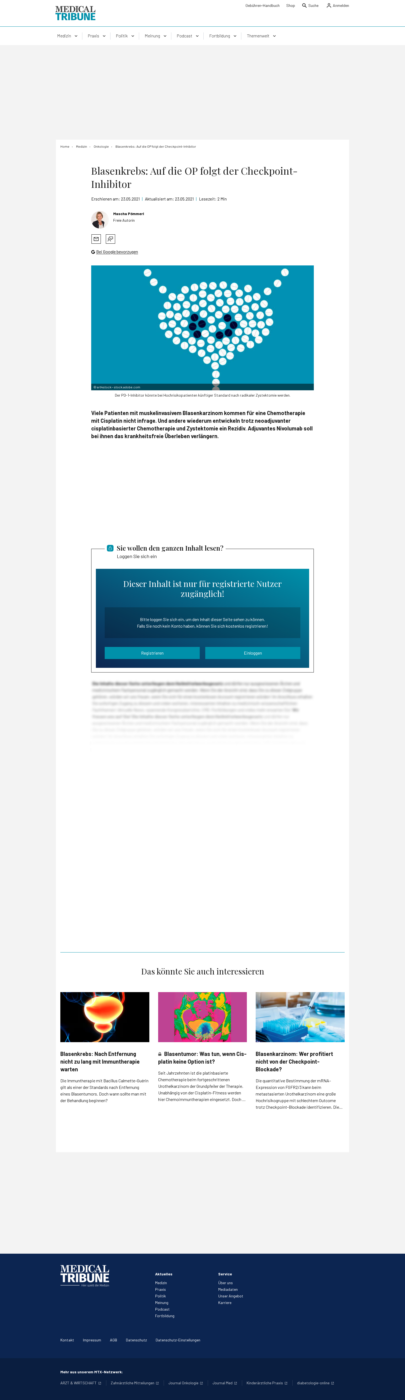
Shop (290, 5)
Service (225, 1274)
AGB (113, 1340)
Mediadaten (228, 1289)
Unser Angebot (230, 1296)
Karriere (224, 1302)
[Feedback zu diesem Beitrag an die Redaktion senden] (110, 239)
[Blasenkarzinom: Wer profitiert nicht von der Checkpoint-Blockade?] (300, 1017)
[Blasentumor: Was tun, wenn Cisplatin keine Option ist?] (202, 1017)
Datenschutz (136, 1340)
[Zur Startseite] (75, 13)
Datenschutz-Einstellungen (178, 1340)
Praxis (160, 1289)
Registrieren (152, 652)
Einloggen (253, 652)
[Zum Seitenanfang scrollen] (395, 1390)
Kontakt (67, 1340)
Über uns (225, 1282)
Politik (160, 1296)
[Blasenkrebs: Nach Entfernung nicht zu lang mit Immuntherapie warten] (104, 1017)
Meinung (161, 1302)
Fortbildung (164, 1315)
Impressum (92, 1340)
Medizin (161, 1282)
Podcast (162, 1309)
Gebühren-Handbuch (262, 5)
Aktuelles (163, 1274)
